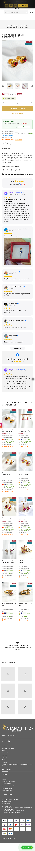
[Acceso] (30, 12)
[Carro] (33, 12)
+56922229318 (8, 801)
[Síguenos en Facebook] (11, 735)
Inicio (9, 25)
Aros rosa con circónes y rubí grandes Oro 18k (9, 561)
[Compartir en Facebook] (3, 169)
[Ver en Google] (6, 230)
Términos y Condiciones (8, 781)
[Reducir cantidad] (3, 103)
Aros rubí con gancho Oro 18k (8, 518)
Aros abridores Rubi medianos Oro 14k (7, 430)
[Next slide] (31, 86)
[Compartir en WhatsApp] (11, 169)
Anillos (4, 746)
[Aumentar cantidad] (31, 103)
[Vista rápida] (13, 418)
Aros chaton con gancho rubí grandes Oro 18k (26, 430)
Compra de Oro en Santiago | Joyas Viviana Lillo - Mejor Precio (17, 765)
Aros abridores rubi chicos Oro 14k (7, 473)
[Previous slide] (3, 86)
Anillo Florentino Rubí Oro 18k (25, 561)
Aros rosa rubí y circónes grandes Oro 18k (25, 473)
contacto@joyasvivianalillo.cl (12, 799)
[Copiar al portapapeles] (20, 169)
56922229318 (7, 804)
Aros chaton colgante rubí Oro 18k (25, 518)
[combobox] (16, 12)
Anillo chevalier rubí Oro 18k (9, 604)
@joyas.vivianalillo (9, 663)
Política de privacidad (8, 786)
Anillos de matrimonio (8, 748)
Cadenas (4, 755)
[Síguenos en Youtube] (13, 735)
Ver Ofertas (23, 5)
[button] (2, 379)
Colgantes (5, 757)
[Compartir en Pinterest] (15, 169)
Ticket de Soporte (7, 790)
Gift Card (4, 760)
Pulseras (4, 762)
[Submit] (26, 12)
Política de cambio (7, 783)
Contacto (4, 774)
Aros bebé (22, 25)
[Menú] (2, 12)
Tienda (4, 779)
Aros (3, 750)
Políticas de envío (7, 788)
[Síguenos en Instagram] (9, 735)
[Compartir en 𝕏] (7, 169)
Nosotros (4, 777)
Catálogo (15, 25)
